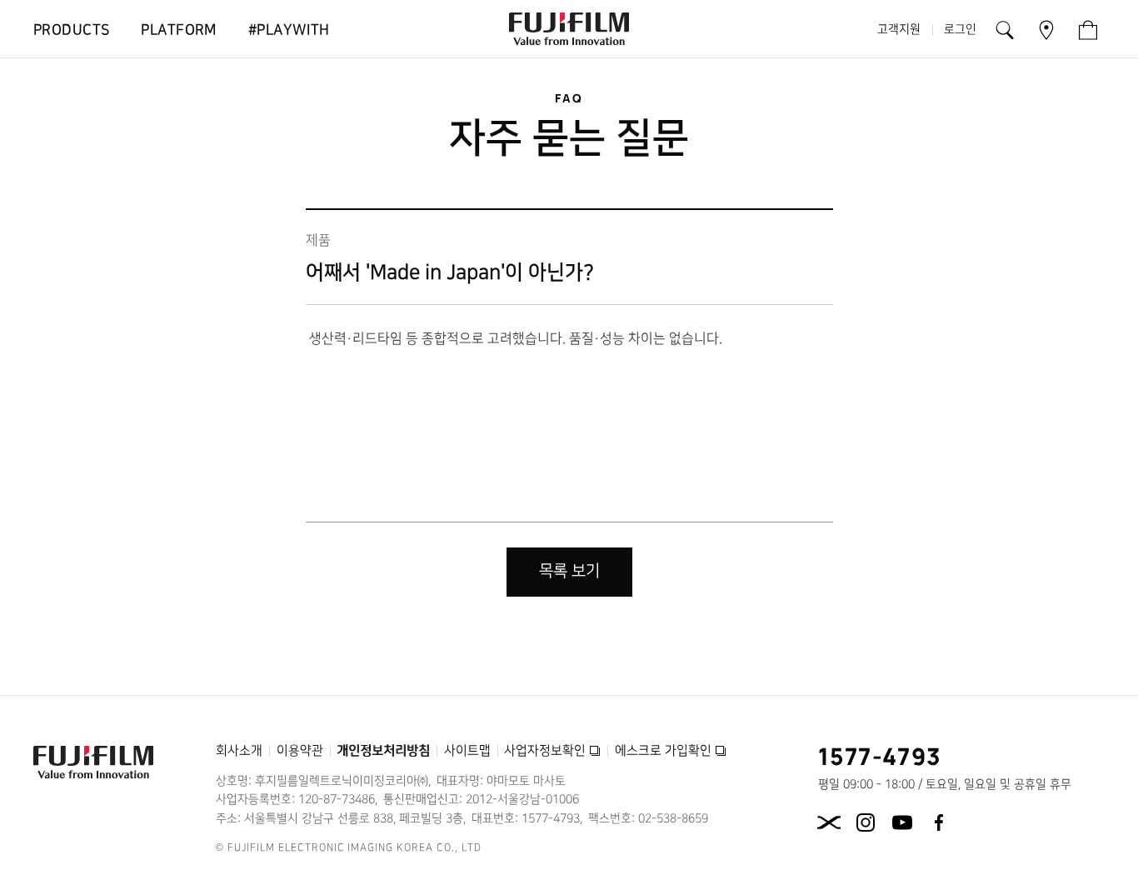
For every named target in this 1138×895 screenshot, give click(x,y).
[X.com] (828, 822)
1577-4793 (880, 756)
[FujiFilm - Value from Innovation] (569, 29)
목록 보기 (569, 571)
